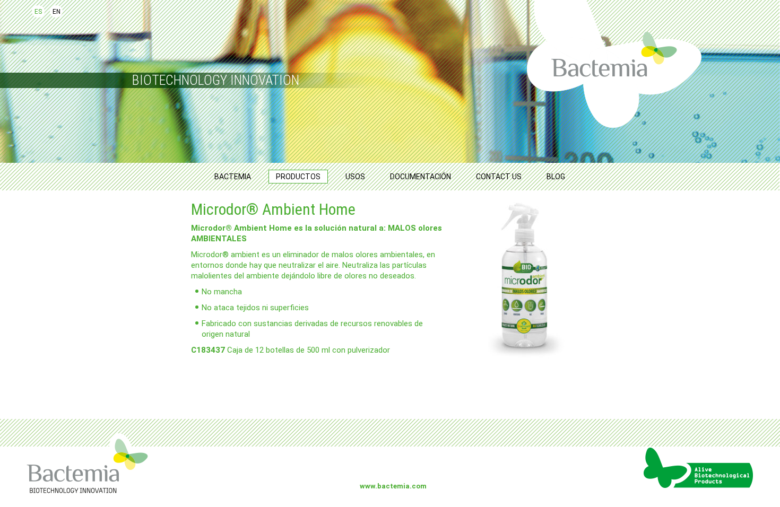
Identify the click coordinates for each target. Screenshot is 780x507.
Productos (298, 176)
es (38, 11)
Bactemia (232, 176)
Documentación (420, 176)
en (56, 11)
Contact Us (499, 176)
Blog (556, 176)
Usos (355, 176)
